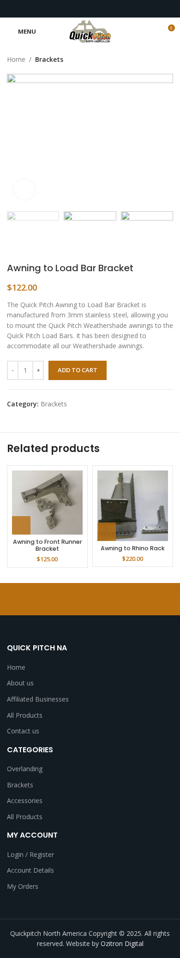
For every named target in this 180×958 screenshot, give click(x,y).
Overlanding (24, 768)
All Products (24, 715)
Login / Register (30, 854)
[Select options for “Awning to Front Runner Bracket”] (21, 525)
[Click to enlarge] (24, 189)
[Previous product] (150, 59)
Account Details (30, 870)
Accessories (24, 800)
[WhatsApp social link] (106, 9)
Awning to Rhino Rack (133, 548)
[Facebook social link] (74, 9)
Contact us (23, 730)
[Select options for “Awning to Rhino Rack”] (106, 532)
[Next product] (168, 59)
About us (20, 682)
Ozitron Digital (122, 943)
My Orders (22, 886)
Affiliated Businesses (38, 699)
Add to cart (77, 370)
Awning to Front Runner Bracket (47, 545)
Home (16, 59)
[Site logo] (90, 30)
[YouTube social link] (95, 9)
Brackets (49, 59)
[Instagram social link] (84, 9)
